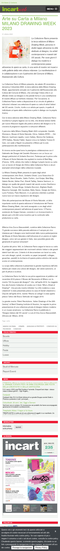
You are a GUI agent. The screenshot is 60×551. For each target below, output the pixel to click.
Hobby (6, 345)
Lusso (6, 354)
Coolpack (6, 393)
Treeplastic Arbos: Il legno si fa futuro (18, 409)
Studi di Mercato (10, 366)
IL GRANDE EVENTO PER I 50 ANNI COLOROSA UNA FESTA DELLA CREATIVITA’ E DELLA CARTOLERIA (29, 384)
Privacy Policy (41, 548)
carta (8, 321)
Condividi (17, 329)
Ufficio (6, 340)
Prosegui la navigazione (22, 548)
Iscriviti (18, 427)
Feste (5, 350)
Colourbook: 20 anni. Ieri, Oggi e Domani (19, 401)
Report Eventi (9, 371)
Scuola (6, 336)
